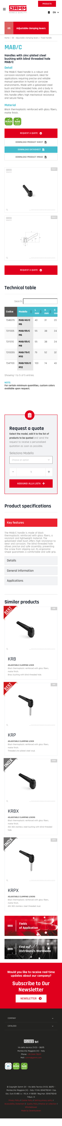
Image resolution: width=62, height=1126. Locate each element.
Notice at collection (48, 1104)
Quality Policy (32, 1104)
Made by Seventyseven (31, 1110)
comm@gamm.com (33, 1057)
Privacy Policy (14, 1100)
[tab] (31, 522)
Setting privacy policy (43, 1100)
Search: (18, 301)
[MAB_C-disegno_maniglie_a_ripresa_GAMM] (31, 217)
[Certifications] (31, 1066)
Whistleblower (31, 1107)
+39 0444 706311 (34, 1054)
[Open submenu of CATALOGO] (52, 1026)
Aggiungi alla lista (29, 483)
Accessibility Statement (15, 1104)
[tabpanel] (31, 542)
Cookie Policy (27, 1100)
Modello (28, 453)
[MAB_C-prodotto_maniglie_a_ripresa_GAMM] (31, 169)
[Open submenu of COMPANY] (52, 1018)
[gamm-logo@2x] (18, 6)
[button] (4, 9)
